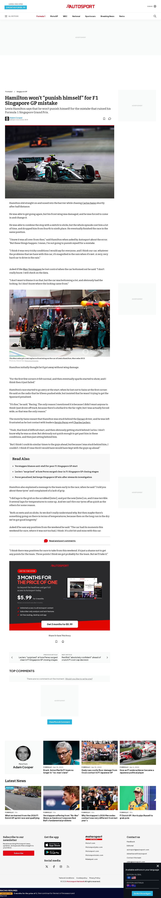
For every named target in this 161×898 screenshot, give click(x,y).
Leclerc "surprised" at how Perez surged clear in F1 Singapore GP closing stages (57, 471)
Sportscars (90, 16)
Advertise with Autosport (137, 854)
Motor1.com (90, 843)
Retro (122, 16)
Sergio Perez (61, 422)
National (76, 16)
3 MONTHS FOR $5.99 (15, 7)
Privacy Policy (94, 878)
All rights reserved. (93, 881)
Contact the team (134, 858)
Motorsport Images (31, 361)
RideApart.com (92, 859)
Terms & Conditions (66, 878)
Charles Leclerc (81, 422)
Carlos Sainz (89, 203)
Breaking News (107, 16)
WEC (65, 16)
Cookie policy (81, 878)
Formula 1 (40, 16)
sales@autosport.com (136, 862)
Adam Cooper (16, 118)
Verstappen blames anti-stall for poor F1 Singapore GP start (46, 466)
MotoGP (54, 16)
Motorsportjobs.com (94, 847)
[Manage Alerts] (62, 641)
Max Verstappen (32, 269)
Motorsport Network (75, 881)
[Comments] (110, 118)
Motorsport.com (92, 851)
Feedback (131, 842)
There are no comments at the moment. (60, 678)
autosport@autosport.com (138, 850)
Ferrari (81, 419)
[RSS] (67, 866)
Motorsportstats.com (94, 855)
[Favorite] (104, 118)
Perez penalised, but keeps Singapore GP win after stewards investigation (53, 477)
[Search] (154, 16)
